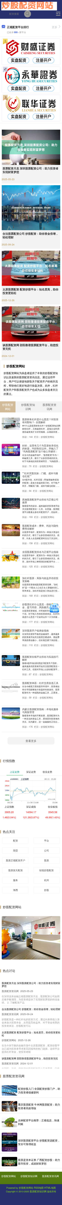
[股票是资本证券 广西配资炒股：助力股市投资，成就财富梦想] (9, 1161)
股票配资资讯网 (50, 1176)
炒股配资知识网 (28, 1176)
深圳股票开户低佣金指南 (35, 630)
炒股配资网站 (8, 1176)
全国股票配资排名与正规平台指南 (40, 552)
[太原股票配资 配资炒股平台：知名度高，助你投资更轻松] (31, 267)
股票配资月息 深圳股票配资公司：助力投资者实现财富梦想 (30, 170)
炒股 (46, 890)
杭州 (46, 880)
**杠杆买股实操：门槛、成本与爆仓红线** (40, 474)
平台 (46, 840)
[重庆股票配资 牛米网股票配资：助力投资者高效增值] (9, 1106)
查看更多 (31, 741)
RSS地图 (39, 1187)
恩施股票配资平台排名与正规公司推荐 (40, 500)
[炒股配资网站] (29, 5)
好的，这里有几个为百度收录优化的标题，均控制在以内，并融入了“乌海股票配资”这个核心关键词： (40, 448)
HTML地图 (50, 1187)
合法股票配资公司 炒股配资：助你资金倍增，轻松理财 (30, 235)
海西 (15, 890)
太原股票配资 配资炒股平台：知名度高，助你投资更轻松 (30, 291)
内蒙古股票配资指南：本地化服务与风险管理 (40, 710)
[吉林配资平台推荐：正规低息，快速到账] (9, 1122)
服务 (15, 880)
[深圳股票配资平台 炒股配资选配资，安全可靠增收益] (9, 1142)
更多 (54, 27)
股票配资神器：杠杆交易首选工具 (40, 683)
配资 (15, 840)
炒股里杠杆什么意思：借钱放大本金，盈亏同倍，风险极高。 (40, 605)
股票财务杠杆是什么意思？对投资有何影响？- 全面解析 (40, 420)
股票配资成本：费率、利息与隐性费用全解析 (40, 527)
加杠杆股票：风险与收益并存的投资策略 (40, 579)
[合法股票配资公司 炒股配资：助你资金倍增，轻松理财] (31, 207)
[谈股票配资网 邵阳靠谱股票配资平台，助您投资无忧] (31, 323)
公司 (46, 850)
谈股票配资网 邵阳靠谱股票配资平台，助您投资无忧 (30, 347)
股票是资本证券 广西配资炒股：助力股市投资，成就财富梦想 (39, 1161)
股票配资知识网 (38, 1191)
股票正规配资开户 (15, 860)
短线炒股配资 (46, 870)
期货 (15, 850)
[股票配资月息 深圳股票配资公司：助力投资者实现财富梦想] (31, 147)
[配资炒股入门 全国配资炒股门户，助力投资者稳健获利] (9, 1090)
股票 (46, 860)
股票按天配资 (15, 870)
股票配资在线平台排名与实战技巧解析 (40, 658)
